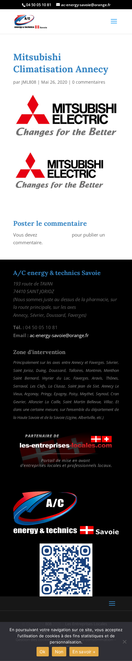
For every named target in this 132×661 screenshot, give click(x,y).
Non (59, 651)
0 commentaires (88, 82)
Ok (43, 651)
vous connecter (54, 235)
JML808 (28, 82)
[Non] (124, 642)
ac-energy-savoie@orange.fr (59, 335)
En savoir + (83, 651)
